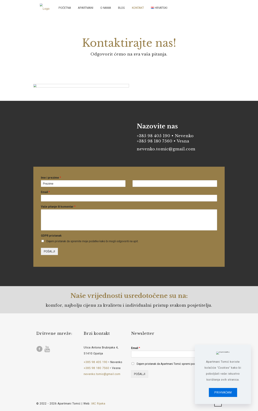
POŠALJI (49, 251)
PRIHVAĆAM (223, 392)
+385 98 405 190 (153, 135)
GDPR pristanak (51, 235)
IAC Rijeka (98, 403)
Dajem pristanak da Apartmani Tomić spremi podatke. (169, 364)
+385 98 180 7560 (154, 141)
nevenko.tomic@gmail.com (166, 149)
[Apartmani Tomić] (45, 8)
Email (45, 192)
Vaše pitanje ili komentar (58, 206)
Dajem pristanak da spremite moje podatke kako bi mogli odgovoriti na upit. (92, 241)
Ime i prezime (51, 177)
